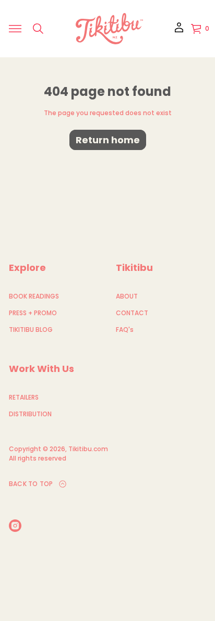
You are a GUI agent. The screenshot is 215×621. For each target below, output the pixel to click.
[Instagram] (15, 525)
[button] (38, 28)
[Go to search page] (38, 28)
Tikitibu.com (88, 448)
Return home (108, 139)
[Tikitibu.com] (109, 28)
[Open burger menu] (15, 28)
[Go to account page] (179, 31)
